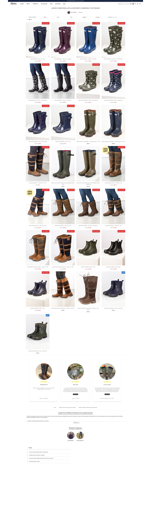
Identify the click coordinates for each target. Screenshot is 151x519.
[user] (137, 4)
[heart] (135, 4)
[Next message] (132, 1)
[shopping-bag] (140, 4)
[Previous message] (19, 1)
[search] (131, 4)
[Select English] (133, 4)
